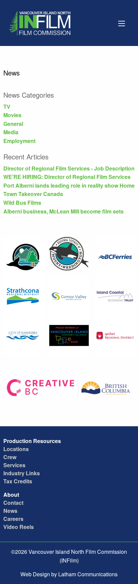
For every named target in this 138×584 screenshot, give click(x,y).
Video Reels (18, 527)
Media (10, 132)
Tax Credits (17, 481)
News (10, 511)
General (13, 124)
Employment (19, 141)
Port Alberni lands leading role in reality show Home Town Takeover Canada (69, 190)
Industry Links (21, 473)
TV (6, 106)
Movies (12, 115)
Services (14, 465)
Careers (13, 519)
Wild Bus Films (22, 202)
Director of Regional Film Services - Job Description (69, 168)
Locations (16, 449)
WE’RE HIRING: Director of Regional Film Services (67, 177)
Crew (9, 457)
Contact (13, 502)
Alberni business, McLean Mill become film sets (63, 211)
